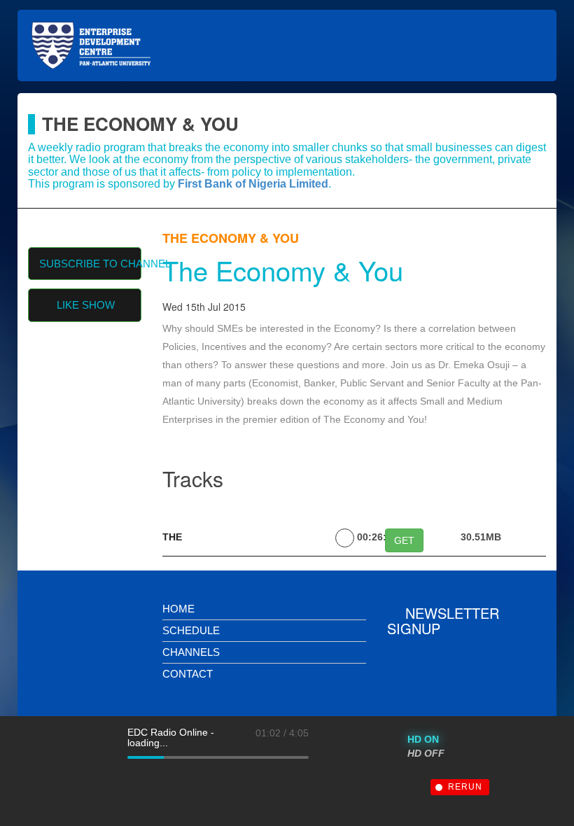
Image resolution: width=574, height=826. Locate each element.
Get (404, 540)
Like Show (86, 305)
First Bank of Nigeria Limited (253, 184)
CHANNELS (191, 652)
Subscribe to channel (90, 264)
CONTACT (187, 674)
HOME (178, 609)
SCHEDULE (191, 630)
